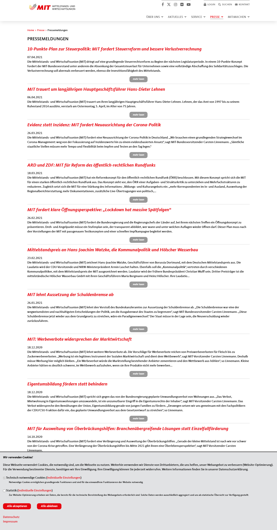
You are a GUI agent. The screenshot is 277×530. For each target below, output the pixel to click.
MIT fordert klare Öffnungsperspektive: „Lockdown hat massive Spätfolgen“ (99, 210)
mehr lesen (138, 79)
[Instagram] (175, 4)
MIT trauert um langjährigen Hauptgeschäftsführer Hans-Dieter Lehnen (96, 89)
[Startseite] (52, 4)
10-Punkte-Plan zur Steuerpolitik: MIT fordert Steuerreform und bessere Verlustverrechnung (114, 49)
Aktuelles (175, 17)
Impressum (10, 521)
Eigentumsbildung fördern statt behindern (67, 384)
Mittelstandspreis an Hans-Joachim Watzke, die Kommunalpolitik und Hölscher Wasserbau (112, 250)
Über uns (153, 17)
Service (196, 17)
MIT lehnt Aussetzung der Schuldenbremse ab (70, 295)
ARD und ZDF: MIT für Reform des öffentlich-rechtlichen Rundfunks (91, 165)
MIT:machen (237, 17)
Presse (215, 17)
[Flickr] (182, 4)
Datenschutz (11, 517)
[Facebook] (162, 4)
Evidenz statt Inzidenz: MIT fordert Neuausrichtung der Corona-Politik (94, 125)
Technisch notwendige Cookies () (43, 478)
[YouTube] (189, 4)
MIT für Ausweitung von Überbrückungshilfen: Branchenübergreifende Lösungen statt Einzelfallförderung (127, 429)
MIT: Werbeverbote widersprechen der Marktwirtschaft (79, 339)
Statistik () (29, 490)
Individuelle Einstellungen (63, 478)
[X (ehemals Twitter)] (169, 4)
